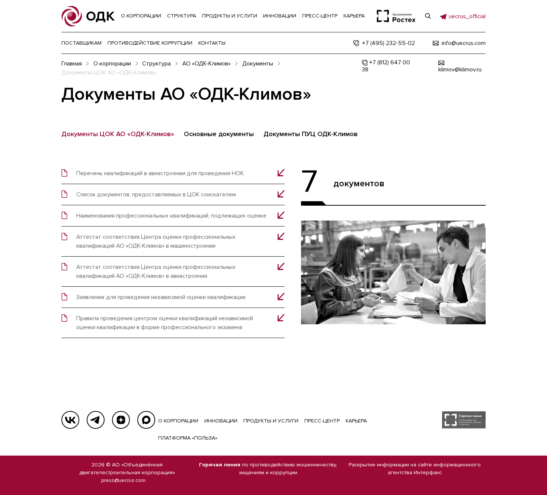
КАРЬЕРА (356, 421)
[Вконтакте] (70, 420)
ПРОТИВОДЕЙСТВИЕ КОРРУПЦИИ (150, 43)
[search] (428, 16)
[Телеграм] (96, 420)
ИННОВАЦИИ (220, 421)
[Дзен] (121, 420)
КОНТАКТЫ (211, 43)
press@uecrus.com (123, 480)
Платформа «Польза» (187, 438)
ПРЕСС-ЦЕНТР (322, 421)
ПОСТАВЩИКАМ (81, 43)
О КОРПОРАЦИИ (178, 421)
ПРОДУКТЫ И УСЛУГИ (270, 421)
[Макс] (146, 420)
